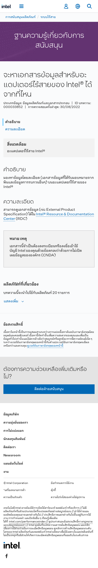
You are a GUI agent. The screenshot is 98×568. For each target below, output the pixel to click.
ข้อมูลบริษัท (11, 414)
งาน (6, 472)
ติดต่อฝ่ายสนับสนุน (49, 389)
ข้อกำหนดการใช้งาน (62, 483)
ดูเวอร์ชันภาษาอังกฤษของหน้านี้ (45, 345)
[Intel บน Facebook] (6, 556)
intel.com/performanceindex (27, 521)
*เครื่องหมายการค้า (14, 490)
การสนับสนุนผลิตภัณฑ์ (20, 17)
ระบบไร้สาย (48, 17)
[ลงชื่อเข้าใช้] (66, 6)
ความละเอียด (15, 129)
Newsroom (12, 455)
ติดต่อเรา (9, 447)
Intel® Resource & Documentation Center (48, 216)
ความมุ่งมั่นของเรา (15, 423)
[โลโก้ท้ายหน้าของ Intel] (12, 545)
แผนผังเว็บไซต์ (13, 464)
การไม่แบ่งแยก (13, 431)
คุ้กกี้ (53, 490)
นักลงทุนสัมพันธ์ (14, 439)
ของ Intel (13, 532)
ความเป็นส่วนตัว (12, 497)
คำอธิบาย (12, 122)
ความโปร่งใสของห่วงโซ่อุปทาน (68, 497)
